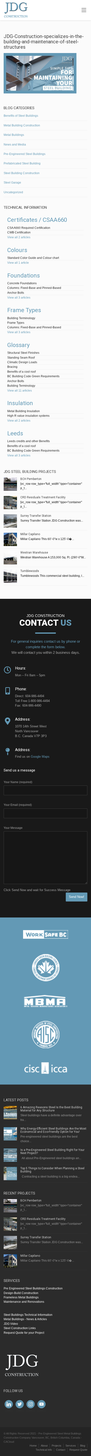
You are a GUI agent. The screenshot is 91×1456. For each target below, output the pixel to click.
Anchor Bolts (15, 292)
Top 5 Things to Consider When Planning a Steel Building (52, 1170)
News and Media (15, 144)
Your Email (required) (18, 805)
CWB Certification (19, 232)
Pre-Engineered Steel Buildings (24, 154)
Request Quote (78, 1449)
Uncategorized (13, 192)
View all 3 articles (18, 297)
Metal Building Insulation (23, 411)
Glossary (18, 345)
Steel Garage (12, 182)
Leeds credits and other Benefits (28, 441)
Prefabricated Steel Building (22, 163)
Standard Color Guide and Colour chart (33, 258)
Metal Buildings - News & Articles (25, 1319)
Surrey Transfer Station (35, 515)
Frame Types (24, 310)
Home (33, 1445)
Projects (56, 1445)
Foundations (23, 275)
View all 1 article (18, 262)
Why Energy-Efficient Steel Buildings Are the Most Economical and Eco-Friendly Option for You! (53, 1130)
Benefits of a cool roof (21, 371)
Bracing (12, 367)
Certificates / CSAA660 (37, 219)
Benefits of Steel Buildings (21, 115)
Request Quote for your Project (24, 1332)
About (44, 1445)
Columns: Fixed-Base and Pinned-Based (34, 288)
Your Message (13, 828)
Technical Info (44, 1449)
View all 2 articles (18, 237)
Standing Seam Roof (21, 357)
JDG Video (11, 1323)
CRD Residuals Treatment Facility (43, 497)
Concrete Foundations (22, 283)
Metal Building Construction (22, 125)
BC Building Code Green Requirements (33, 376)
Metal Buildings (14, 135)
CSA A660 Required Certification (28, 228)
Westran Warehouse (34, 552)
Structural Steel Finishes (23, 352)
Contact (60, 1449)
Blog (82, 1445)
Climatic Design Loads (22, 362)
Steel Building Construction (22, 173)
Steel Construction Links (20, 1328)
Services (71, 1445)
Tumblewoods (29, 571)
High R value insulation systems (28, 415)
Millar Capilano (30, 534)
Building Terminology (21, 318)
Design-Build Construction (21, 1293)
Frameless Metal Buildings (21, 1297)
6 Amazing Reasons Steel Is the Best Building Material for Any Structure (51, 1109)
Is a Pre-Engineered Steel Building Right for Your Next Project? (52, 1151)
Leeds (15, 433)
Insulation (20, 403)
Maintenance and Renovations (24, 1301)
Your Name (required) (18, 782)
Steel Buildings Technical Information (28, 1315)
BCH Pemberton (30, 479)
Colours (17, 250)
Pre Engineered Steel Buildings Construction (33, 1288)
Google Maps (40, 756)
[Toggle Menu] (83, 10)
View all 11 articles (19, 390)
